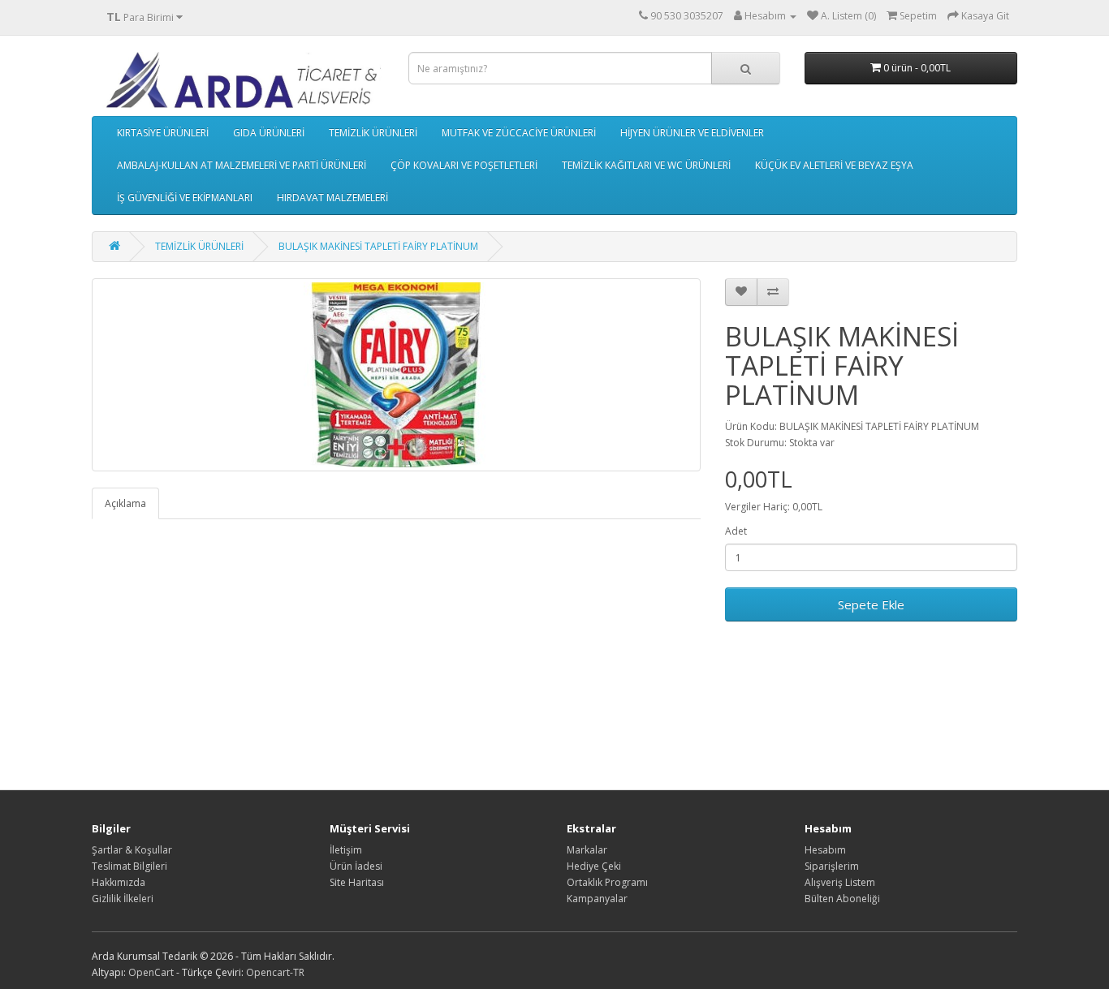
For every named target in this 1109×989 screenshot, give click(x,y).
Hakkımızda (118, 882)
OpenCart (151, 972)
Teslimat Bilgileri (129, 866)
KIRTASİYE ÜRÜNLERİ (163, 133)
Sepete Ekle (871, 604)
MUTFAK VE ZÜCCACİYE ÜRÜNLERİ (519, 133)
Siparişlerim (832, 866)
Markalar (587, 850)
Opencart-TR (275, 972)
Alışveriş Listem (840, 882)
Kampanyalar (597, 898)
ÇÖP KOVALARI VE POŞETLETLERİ (464, 165)
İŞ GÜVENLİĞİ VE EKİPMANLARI (184, 197)
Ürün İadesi (356, 866)
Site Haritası (357, 882)
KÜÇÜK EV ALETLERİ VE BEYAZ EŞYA (834, 165)
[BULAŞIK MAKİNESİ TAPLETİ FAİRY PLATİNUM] (396, 374)
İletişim (346, 850)
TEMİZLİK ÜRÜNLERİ (373, 133)
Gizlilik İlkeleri (122, 898)
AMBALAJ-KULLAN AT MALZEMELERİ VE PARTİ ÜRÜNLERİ (241, 165)
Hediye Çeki (594, 866)
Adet (736, 531)
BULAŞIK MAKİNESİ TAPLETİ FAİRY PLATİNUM (378, 246)
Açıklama (125, 503)
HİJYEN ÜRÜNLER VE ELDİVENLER (692, 133)
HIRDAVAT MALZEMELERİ (332, 197)
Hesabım (825, 850)
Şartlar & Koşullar (132, 850)
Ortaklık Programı (607, 882)
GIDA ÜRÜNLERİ (268, 133)
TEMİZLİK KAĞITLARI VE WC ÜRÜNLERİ (646, 165)
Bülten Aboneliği (842, 898)
